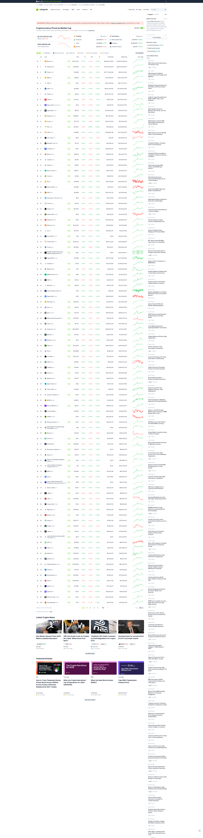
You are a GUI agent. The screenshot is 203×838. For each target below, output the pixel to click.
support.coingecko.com (117, 23)
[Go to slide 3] (165, 34)
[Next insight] (166, 19)
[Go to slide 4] (166, 34)
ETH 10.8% (92, 4)
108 (103, 607)
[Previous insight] (164, 19)
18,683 (41, 4)
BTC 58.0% (86, 4)
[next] (107, 607)
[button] (90, 653)
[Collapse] (166, 14)
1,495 (50, 4)
